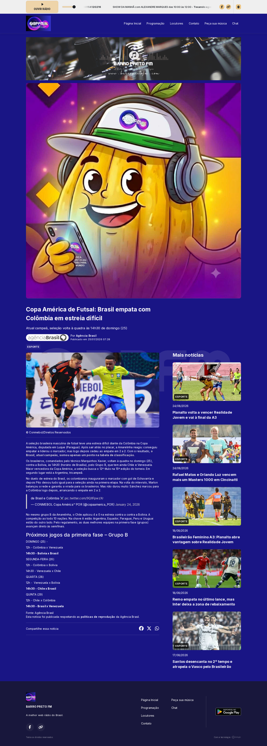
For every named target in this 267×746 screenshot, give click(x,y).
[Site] (228, 6)
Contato (194, 23)
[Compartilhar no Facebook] (141, 629)
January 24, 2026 (127, 504)
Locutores (176, 23)
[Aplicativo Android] (238, 6)
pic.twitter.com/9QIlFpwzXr (84, 498)
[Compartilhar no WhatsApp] (157, 629)
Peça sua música (216, 23)
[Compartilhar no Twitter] (149, 629)
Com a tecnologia (222, 737)
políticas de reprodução (98, 616)
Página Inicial (132, 23)
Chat (235, 23)
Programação (155, 23)
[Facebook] (221, 6)
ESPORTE (33, 346)
